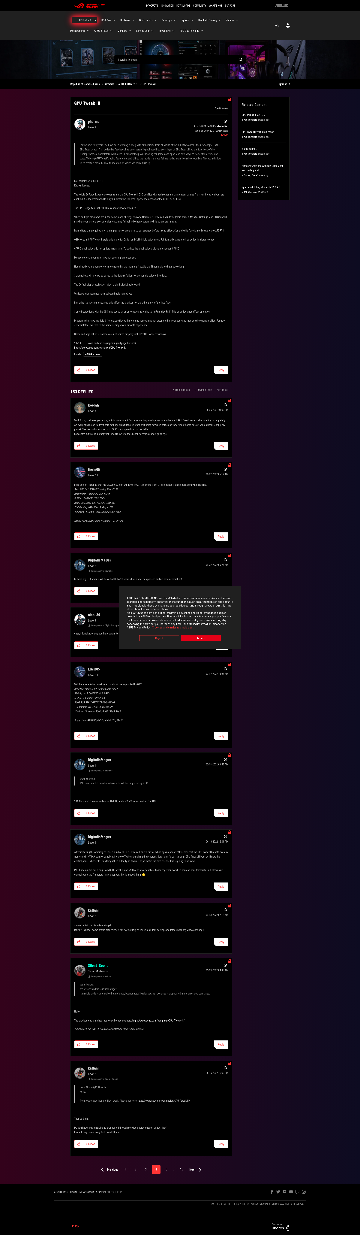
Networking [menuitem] (165, 30)
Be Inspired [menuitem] (85, 20)
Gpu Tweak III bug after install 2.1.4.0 (261, 187)
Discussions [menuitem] (146, 20)
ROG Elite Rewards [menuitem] (189, 30)
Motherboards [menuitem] (77, 30)
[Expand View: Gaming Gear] (152, 30)
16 (181, 1169)
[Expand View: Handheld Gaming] (220, 20)
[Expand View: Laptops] (192, 20)
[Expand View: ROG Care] (114, 20)
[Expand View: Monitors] (130, 30)
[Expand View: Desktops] (174, 20)
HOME (73, 1192)
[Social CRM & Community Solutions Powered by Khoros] (280, 1227)
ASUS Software (126, 84)
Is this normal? (249, 148)
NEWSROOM (86, 1192)
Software (109, 84)
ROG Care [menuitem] (106, 20)
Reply (221, 370)
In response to (101, 571)
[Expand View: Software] (133, 20)
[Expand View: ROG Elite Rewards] (202, 30)
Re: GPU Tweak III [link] (148, 84)
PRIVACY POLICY (241, 1204)
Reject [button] (159, 638)
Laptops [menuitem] (185, 20)
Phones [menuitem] (230, 20)
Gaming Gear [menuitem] (143, 30)
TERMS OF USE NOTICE (219, 1204)
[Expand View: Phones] (237, 20)
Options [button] (282, 84)
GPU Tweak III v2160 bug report (258, 131)
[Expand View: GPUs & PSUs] (111, 30)
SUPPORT (230, 5)
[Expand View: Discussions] (155, 20)
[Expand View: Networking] (173, 30)
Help (277, 25)
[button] (78, 370)
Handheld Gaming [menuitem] (207, 20)
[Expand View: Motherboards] (88, 30)
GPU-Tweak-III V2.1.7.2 (253, 114)
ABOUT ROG (61, 1192)
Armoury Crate (250, 175)
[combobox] (180, 59)
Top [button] (77, 1225)
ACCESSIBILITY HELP (109, 1192)
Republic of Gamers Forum (85, 84)
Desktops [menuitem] (167, 20)
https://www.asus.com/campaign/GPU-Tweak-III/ (100, 347)
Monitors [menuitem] (122, 30)
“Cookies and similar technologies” (173, 627)
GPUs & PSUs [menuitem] (101, 30)
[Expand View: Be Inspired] (95, 20)
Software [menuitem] (125, 20)
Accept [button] (200, 638)
